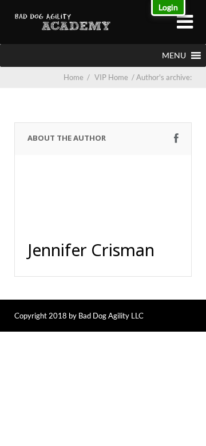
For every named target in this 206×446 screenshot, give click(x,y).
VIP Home (115, 77)
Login (168, 7)
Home (74, 77)
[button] (174, 55)
